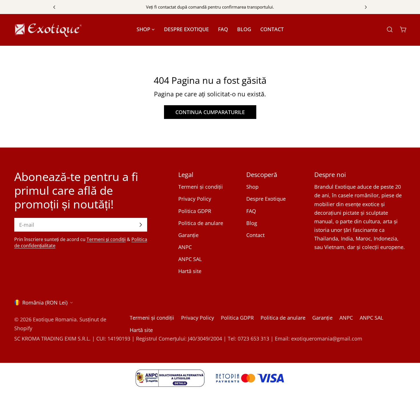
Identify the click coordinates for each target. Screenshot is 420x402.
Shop (252, 186)
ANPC (185, 247)
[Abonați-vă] (141, 225)
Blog (251, 223)
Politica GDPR (194, 211)
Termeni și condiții (106, 239)
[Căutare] (389, 29)
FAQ (251, 211)
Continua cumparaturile (210, 112)
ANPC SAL (190, 259)
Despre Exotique (266, 198)
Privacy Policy (194, 198)
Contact (255, 235)
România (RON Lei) (44, 302)
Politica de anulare (200, 223)
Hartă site (189, 271)
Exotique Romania (55, 319)
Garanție (188, 235)
